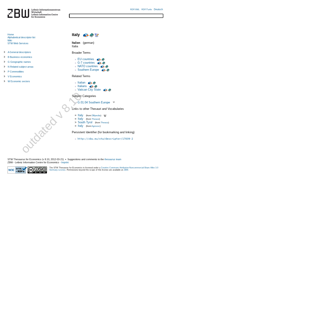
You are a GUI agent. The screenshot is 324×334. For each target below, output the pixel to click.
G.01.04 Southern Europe (94, 102)
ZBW (126, 170)
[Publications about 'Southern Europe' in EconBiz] (103, 69)
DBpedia (96, 115)
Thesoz (95, 119)
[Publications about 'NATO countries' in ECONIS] (106, 66)
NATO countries (88, 66)
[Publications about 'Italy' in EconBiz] (85, 34)
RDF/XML (135, 9)
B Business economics (20, 57)
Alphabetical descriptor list (21, 37)
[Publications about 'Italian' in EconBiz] (89, 82)
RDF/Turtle (147, 9)
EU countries (86, 59)
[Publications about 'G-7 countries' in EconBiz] (99, 62)
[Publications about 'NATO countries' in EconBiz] (102, 66)
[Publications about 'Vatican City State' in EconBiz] (104, 89)
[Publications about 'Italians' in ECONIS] (95, 86)
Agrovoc (95, 126)
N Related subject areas (21, 66)
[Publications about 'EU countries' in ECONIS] (103, 59)
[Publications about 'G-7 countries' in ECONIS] (103, 62)
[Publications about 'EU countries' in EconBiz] (98, 59)
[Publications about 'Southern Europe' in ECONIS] (107, 69)
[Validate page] (17, 172)
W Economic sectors (19, 81)
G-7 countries (86, 62)
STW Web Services (17, 43)
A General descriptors (19, 52)
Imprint (65, 162)
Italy (80, 115)
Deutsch (158, 9)
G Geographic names (19, 62)
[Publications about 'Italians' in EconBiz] (91, 86)
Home (10, 34)
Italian (81, 82)
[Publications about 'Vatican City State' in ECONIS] (109, 89)
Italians (82, 86)
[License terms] (37, 172)
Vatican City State (89, 89)
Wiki (9, 40)
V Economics (15, 76)
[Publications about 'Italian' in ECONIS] (94, 82)
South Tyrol (85, 122)
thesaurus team (112, 159)
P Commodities (16, 71)
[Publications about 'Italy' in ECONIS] (92, 34)
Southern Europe (88, 69)
